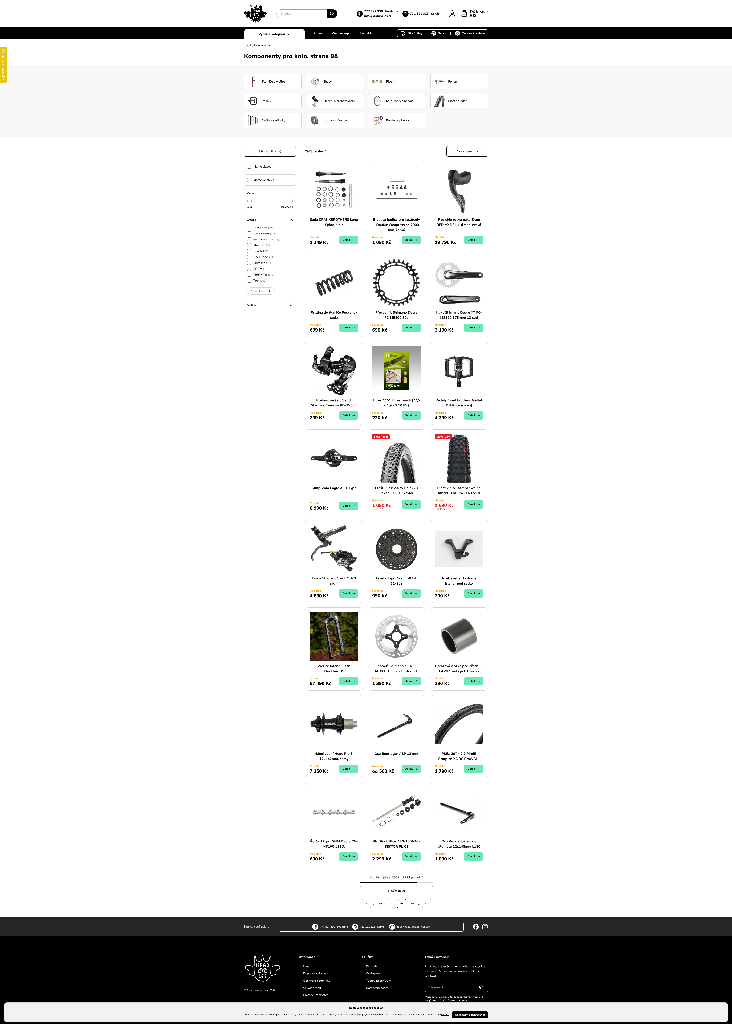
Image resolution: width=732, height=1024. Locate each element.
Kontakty (366, 33)
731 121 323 (419, 14)
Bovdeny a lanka (397, 120)
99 (412, 903)
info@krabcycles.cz (378, 16)
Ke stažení (373, 966)
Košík (474, 12)
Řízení (390, 82)
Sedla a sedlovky (273, 120)
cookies (445, 1014)
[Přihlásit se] (481, 987)
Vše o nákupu (341, 33)
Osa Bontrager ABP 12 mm (396, 753)
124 (427, 903)
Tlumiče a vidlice (273, 82)
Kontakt (425, 926)
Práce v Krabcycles (315, 995)
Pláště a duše (457, 101)
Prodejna (391, 11)
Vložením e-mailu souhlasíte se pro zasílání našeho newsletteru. (454, 998)
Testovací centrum (473, 33)
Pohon (452, 82)
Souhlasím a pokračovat (470, 1015)
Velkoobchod (312, 988)
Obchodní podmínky (316, 981)
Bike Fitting (414, 33)
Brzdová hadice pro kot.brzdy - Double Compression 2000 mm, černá (396, 224)
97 (391, 903)
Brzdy (328, 82)
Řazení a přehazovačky (339, 101)
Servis (435, 14)
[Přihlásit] (452, 13)
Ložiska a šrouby (335, 120)
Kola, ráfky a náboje (399, 101)
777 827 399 (374, 11)
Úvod (248, 45)
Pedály (266, 101)
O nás (318, 33)
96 (380, 903)
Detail (346, 240)
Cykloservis (374, 973)
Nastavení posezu (378, 988)
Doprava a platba (314, 973)
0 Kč (473, 16)
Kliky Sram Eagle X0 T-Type (334, 488)
